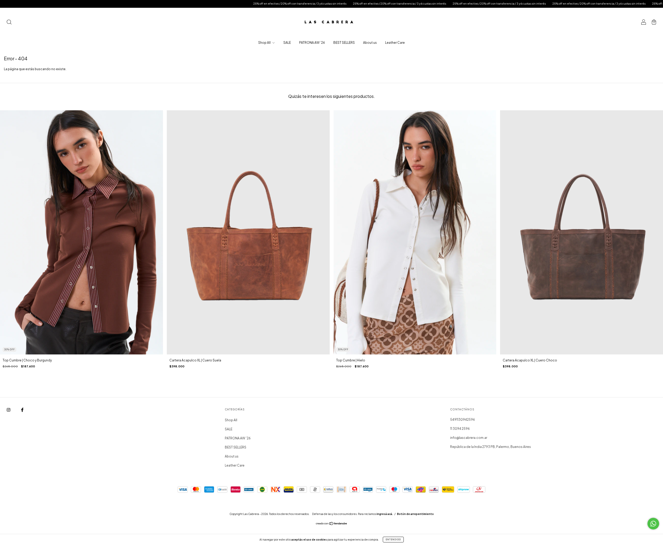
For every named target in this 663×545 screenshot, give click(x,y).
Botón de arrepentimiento (415, 513)
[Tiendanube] (331, 524)
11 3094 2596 (460, 429)
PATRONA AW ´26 (312, 43)
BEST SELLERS (344, 43)
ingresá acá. (385, 513)
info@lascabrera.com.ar (468, 438)
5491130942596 (462, 420)
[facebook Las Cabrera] (22, 410)
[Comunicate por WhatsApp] (653, 523)
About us (370, 43)
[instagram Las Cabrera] (9, 410)
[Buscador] (9, 23)
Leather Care (395, 43)
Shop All (264, 43)
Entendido (393, 539)
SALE (287, 43)
